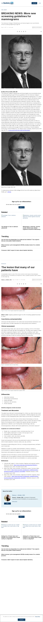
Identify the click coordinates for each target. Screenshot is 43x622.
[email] (25, 31)
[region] (21, 618)
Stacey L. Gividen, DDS (6, 279)
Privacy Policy (37, 616)
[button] (2, 3)
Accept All (21, 619)
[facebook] (17, 31)
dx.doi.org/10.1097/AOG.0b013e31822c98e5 (19, 130)
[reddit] (23, 31)
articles (9, 191)
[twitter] (21, 31)
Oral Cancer (4, 9)
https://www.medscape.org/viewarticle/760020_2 (25, 465)
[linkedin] (19, 31)
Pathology (3, 263)
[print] (41, 31)
